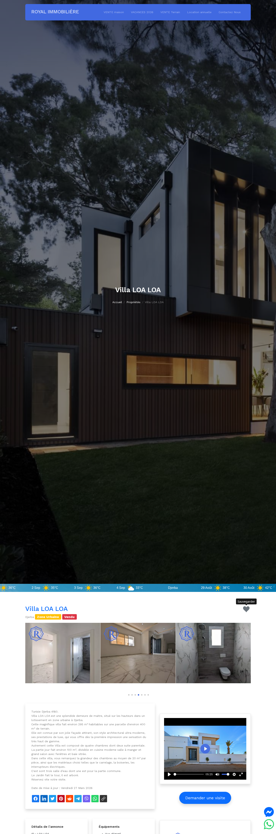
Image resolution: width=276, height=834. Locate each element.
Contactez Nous (230, 12)
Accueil (117, 302)
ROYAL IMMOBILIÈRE (55, 12)
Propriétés (133, 302)
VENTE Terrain (170, 12)
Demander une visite (205, 797)
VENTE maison (114, 12)
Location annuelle (199, 12)
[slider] (189, 774)
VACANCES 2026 (142, 12)
